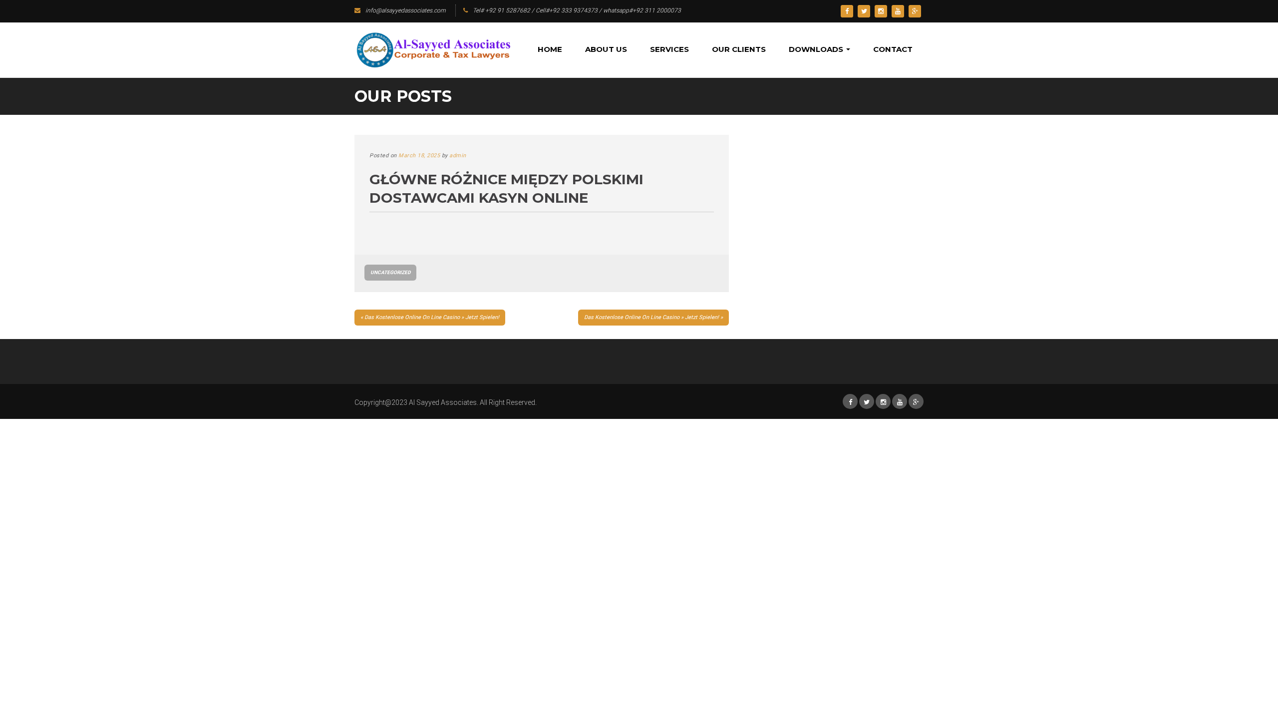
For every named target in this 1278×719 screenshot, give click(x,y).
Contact (893, 49)
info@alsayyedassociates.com (405, 10)
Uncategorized (390, 272)
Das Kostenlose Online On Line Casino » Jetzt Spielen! (431, 317)
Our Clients (739, 49)
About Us (606, 49)
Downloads (817, 49)
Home (550, 49)
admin (457, 155)
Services (669, 49)
